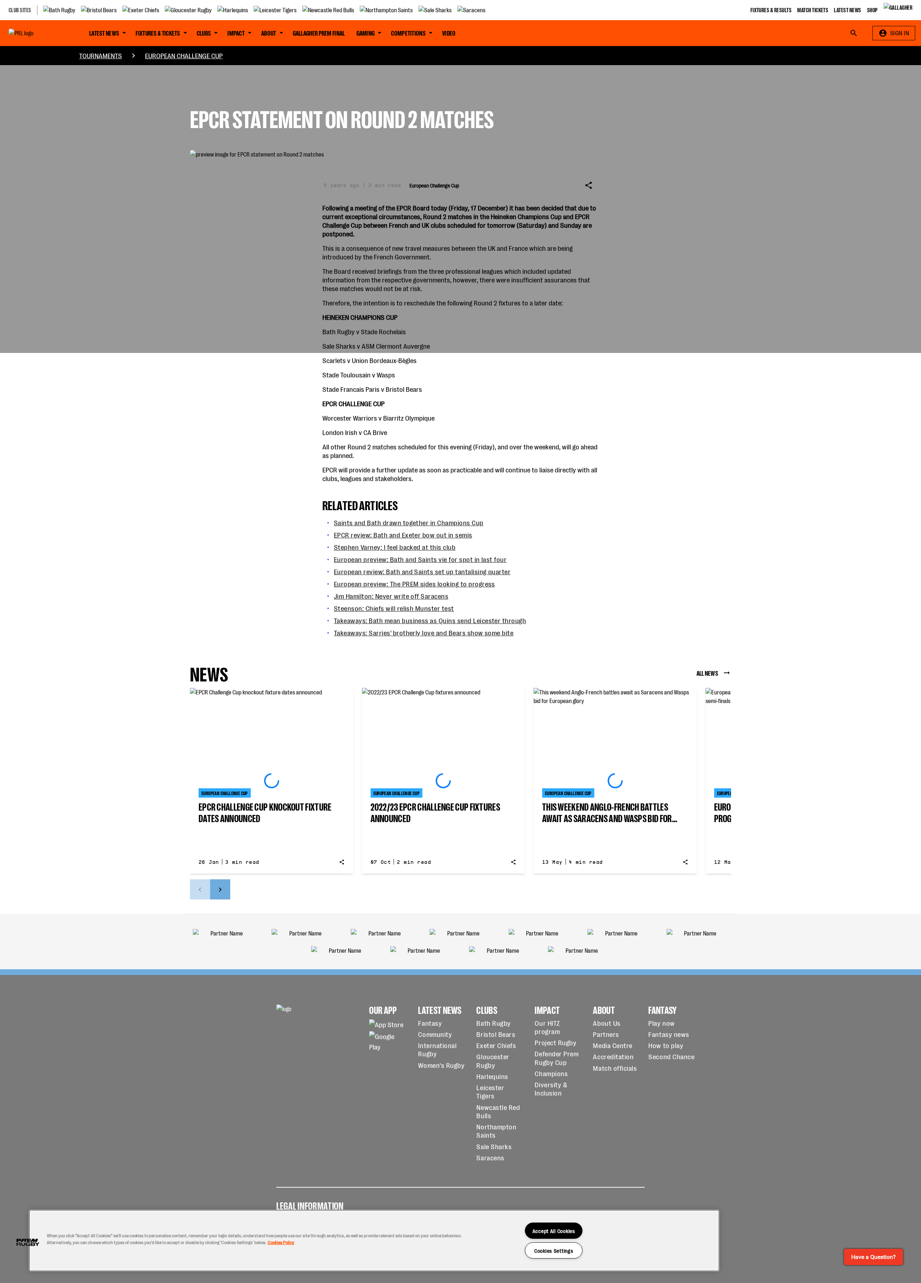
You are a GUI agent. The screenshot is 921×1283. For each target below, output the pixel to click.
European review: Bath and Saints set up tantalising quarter (422, 571)
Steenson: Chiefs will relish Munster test (394, 608)
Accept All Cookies (553, 1231)
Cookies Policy (281, 1242)
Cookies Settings (553, 1250)
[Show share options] (589, 185)
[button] (27, 1242)
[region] (374, 1240)
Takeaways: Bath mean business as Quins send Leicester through (430, 620)
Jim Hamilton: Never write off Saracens (391, 595)
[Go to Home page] (37, 33)
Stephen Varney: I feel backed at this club (394, 547)
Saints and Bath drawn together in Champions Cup (409, 522)
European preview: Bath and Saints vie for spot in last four (420, 559)
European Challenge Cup (184, 55)
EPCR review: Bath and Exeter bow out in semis (403, 534)
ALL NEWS (707, 672)
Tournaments (100, 55)
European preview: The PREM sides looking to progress (414, 583)
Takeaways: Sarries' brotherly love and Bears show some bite (423, 632)
